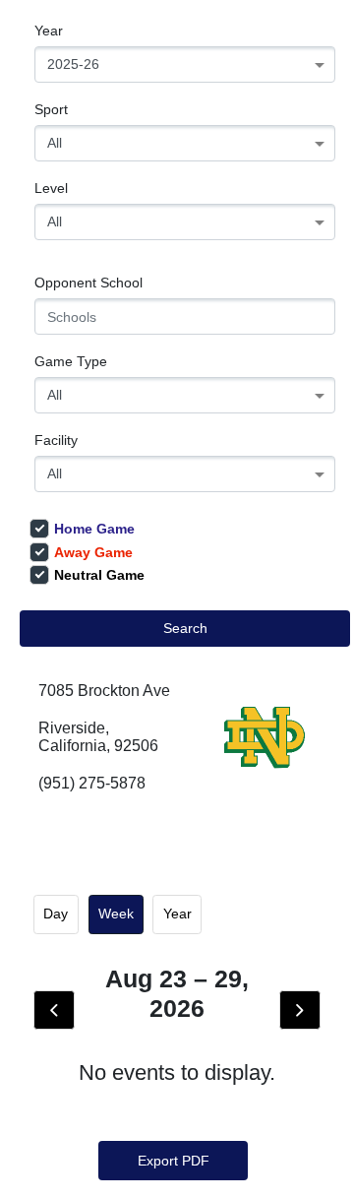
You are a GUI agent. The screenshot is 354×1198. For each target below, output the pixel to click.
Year (48, 30)
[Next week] (300, 1010)
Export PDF (173, 1160)
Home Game (94, 528)
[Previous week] (54, 1010)
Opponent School (88, 282)
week (116, 913)
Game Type (70, 361)
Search (185, 628)
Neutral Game (99, 575)
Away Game (93, 552)
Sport (51, 109)
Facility (56, 440)
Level (51, 188)
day (55, 913)
